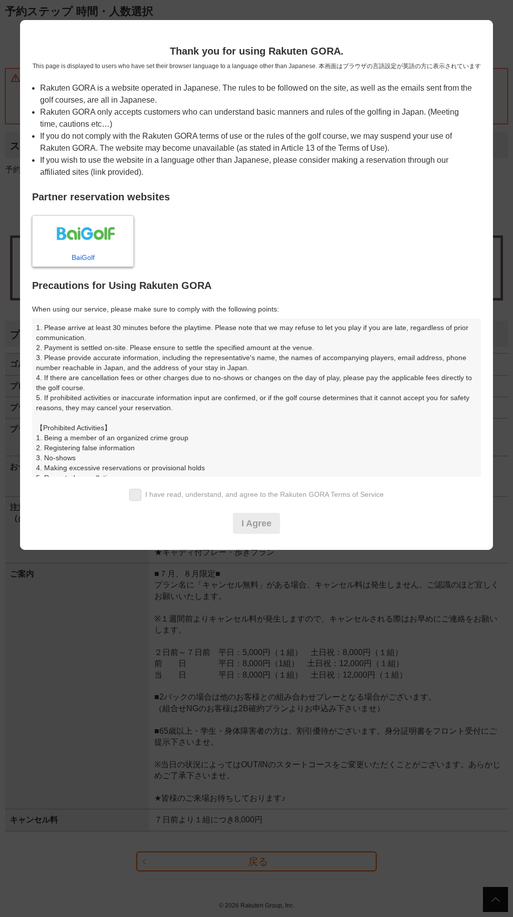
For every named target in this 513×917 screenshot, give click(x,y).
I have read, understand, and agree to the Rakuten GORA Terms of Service (264, 494)
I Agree (256, 523)
